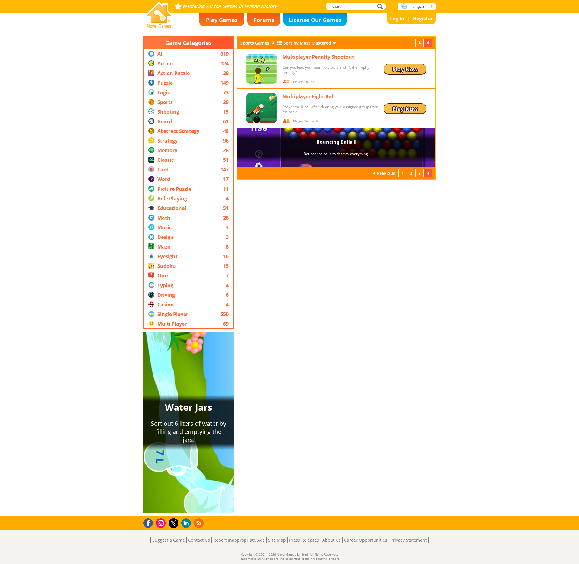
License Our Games (315, 20)
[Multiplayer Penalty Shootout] (261, 69)
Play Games (222, 20)
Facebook (150, 522)
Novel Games (159, 13)
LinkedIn (187, 523)
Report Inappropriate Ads (239, 540)
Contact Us (199, 540)
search (381, 6)
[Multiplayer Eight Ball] (261, 108)
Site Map (277, 540)
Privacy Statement (409, 540)
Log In (397, 18)
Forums (264, 20)
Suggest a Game (168, 540)
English (419, 7)
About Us (331, 540)
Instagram (162, 522)
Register (423, 18)
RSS (199, 522)
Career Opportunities (365, 540)
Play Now (405, 69)
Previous (420, 42)
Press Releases (304, 540)
